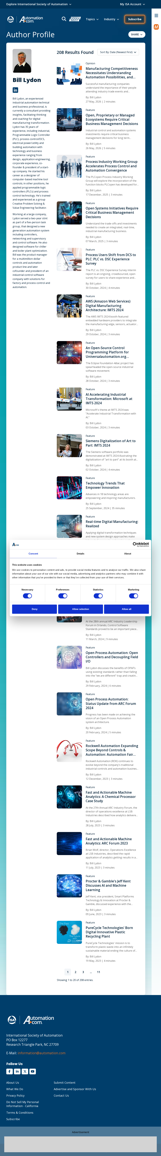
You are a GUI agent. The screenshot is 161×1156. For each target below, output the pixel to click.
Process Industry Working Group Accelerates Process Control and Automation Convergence (112, 166)
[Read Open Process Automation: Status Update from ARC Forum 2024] (69, 703)
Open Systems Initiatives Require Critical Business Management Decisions (112, 212)
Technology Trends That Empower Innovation (105, 485)
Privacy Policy (15, 1095)
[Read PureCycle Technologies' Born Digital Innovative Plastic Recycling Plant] (69, 932)
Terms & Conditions (19, 1112)
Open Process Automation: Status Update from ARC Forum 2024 (111, 703)
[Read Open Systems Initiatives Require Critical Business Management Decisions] (69, 212)
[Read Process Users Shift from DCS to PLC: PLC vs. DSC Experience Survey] (69, 259)
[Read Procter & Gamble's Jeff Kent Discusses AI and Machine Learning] (69, 885)
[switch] (62, 595)
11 (99, 972)
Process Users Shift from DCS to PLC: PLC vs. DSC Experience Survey (111, 259)
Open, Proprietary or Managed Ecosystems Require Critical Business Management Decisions (112, 119)
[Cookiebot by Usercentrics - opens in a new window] (135, 544)
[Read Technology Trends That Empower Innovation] (69, 487)
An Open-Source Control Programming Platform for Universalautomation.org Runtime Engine (107, 352)
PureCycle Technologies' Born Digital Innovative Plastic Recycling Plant (109, 932)
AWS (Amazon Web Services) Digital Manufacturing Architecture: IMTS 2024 (108, 305)
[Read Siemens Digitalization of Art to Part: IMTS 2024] (69, 445)
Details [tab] (80, 553)
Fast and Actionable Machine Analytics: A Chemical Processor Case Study (111, 796)
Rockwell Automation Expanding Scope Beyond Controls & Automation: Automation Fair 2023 (112, 750)
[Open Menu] (156, 15)
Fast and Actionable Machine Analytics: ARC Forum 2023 (109, 841)
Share (135, 34)
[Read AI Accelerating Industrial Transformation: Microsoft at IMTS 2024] (69, 399)
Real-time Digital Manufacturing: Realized (112, 524)
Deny (34, 609)
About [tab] (127, 553)
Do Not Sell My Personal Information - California (22, 1104)
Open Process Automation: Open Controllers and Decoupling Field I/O (112, 657)
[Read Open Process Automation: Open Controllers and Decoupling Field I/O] (69, 657)
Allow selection (80, 609)
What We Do (14, 1089)
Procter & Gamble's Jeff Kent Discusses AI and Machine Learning (108, 885)
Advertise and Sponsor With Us (75, 1089)
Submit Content (64, 1082)
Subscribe (135, 19)
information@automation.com (41, 1053)
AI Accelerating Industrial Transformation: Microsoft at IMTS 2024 (109, 398)
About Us (12, 1082)
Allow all (126, 609)
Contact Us (61, 1095)
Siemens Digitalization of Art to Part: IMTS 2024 (111, 443)
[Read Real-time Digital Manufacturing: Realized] (69, 526)
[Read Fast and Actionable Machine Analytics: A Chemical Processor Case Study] (69, 797)
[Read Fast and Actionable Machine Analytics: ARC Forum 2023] (69, 843)
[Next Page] (106, 972)
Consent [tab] (33, 553)
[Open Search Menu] (71, 19)
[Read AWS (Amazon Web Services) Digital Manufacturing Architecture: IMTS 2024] (69, 305)
